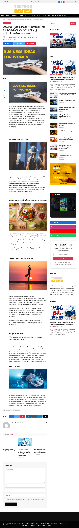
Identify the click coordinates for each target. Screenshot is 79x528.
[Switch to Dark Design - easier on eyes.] (75, 15)
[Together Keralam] (19, 8)
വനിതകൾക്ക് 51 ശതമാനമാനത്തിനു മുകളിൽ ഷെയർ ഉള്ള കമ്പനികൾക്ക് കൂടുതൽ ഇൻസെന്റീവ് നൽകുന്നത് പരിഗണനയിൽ (24, 451)
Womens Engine (6, 23)
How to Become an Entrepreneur (57, 15)
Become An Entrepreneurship (29, 525)
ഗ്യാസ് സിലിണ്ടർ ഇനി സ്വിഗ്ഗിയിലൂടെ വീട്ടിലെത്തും (66, 138)
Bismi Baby (54, 45)
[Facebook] (4, 82)
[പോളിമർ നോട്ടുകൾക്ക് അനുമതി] (53, 102)
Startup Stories (25, 523)
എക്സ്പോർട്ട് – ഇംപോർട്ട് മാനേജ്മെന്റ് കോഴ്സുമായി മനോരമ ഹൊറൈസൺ (67, 147)
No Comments (7, 39)
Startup (27, 15)
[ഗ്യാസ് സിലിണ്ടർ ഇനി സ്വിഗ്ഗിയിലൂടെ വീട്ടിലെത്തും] (53, 139)
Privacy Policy (64, 264)
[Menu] (77, 15)
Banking (14, 15)
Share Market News (44, 523)
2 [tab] (62, 51)
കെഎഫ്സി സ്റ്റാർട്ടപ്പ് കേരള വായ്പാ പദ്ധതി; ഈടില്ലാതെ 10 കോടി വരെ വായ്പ (63, 41)
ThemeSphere (6, 524)
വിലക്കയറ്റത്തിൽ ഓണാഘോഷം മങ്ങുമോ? (67, 124)
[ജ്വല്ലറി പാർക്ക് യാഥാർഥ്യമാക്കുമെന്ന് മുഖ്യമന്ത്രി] (53, 155)
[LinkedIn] (4, 90)
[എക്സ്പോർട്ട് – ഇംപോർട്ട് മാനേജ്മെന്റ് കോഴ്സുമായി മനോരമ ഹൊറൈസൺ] (53, 147)
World (49, 525)
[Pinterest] (4, 94)
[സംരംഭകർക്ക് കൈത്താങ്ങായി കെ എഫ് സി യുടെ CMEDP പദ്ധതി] (53, 95)
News (2, 15)
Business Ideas (54, 523)
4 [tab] (65, 51)
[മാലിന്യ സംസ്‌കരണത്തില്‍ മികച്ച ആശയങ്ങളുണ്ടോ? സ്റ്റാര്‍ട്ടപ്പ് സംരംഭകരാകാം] (40, 442)
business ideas (7, 410)
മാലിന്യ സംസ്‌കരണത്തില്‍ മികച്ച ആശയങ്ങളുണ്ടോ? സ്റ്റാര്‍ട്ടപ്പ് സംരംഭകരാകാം (40, 450)
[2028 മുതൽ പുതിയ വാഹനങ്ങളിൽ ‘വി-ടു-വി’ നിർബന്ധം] (53, 116)
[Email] (4, 97)
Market (8, 15)
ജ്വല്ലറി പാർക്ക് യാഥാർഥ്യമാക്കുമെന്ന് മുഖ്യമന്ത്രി (65, 155)
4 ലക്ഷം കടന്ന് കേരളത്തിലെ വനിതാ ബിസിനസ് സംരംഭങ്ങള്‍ (9, 449)
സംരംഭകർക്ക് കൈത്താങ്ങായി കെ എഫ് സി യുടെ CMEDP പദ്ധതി (25, 1)
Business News (54, 34)
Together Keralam (11, 37)
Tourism (21, 15)
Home (4, 19)
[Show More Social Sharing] (37, 43)
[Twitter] (4, 86)
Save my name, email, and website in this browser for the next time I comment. (26, 499)
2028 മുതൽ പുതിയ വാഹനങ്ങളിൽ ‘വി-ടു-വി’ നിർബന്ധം (65, 116)
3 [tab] (64, 51)
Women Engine (36, 15)
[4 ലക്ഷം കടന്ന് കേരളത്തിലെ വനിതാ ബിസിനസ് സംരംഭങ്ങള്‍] (9, 442)
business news (16, 410)
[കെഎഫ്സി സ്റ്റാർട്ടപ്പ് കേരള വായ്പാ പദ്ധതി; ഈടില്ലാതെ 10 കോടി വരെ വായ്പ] (63, 67)
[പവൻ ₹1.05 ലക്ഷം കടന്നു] (53, 132)
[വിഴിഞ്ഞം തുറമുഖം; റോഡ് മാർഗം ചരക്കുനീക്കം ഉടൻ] (53, 109)
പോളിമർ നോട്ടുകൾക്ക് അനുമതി (67, 100)
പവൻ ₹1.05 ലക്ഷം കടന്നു (65, 130)
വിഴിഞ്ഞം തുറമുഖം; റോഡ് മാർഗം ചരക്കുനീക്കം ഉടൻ (67, 108)
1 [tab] (61, 51)
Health (44, 15)
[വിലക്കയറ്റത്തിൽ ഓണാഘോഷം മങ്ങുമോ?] (53, 125)
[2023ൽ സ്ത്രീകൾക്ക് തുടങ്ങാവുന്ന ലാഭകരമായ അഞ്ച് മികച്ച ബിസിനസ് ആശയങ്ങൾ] (25, 61)
